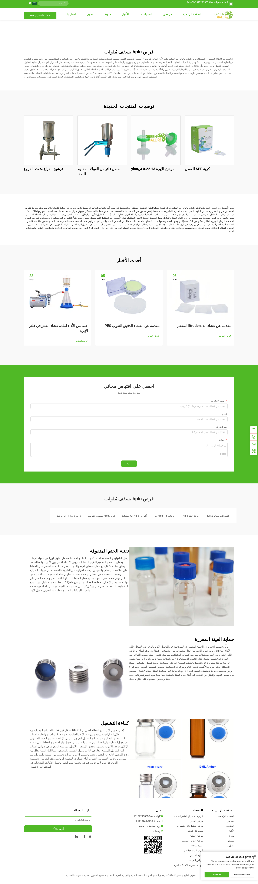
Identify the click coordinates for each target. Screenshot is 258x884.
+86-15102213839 (200, 2)
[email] (253, 444)
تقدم (129, 463)
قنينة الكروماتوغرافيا (218, 515)
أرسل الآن (58, 828)
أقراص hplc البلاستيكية (134, 515)
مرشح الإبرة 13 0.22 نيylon (152, 169)
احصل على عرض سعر (40, 15)
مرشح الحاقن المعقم (192, 840)
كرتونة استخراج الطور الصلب (188, 816)
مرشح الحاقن (196, 821)
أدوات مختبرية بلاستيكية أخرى (188, 865)
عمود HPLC (197, 845)
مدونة (108, 14)
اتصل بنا (71, 14)
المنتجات (147, 14)
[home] (223, 15)
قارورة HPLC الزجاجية (69, 515)
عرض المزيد (225, 335)
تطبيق (90, 14)
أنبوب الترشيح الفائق (193, 850)
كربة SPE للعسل (197, 169)
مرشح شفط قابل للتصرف (190, 826)
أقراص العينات (196, 860)
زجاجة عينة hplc (192, 515)
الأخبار (125, 14)
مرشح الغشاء (196, 835)
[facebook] (84, 837)
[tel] (253, 437)
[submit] (65, 3)
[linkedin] (76, 837)
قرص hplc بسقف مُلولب (101, 515)
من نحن (167, 14)
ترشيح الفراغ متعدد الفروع (43, 169)
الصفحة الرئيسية (192, 14)
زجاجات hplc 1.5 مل (165, 515)
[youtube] (89, 837)
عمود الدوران (196, 855)
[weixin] (253, 451)
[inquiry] (253, 429)
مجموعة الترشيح (194, 830)
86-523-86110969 (145, 821)
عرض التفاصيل (209, 140)
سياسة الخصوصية (72, 875)
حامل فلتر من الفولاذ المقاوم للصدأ (98, 171)
